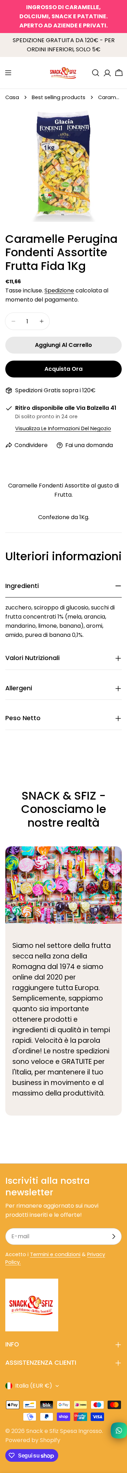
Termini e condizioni (55, 1254)
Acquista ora (63, 369)
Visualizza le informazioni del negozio (63, 428)
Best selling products (58, 97)
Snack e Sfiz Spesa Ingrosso (64, 1431)
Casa (12, 97)
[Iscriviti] (113, 1236)
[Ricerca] (96, 73)
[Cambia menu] (8, 73)
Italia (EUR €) (33, 1386)
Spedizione (59, 290)
